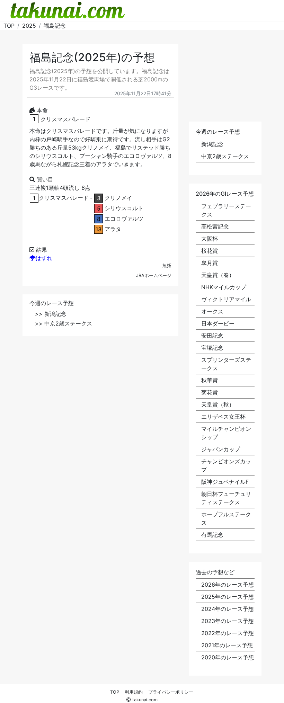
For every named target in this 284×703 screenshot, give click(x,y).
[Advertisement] (100, 393)
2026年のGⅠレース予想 (225, 193)
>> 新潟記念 (50, 313)
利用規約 (134, 692)
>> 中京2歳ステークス (63, 323)
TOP (114, 692)
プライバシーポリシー (170, 692)
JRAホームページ (153, 275)
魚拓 (166, 265)
